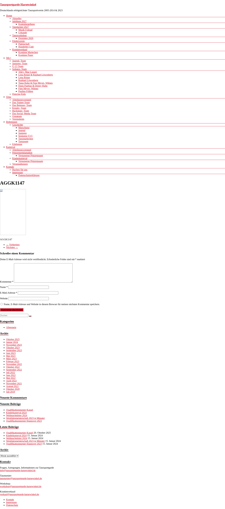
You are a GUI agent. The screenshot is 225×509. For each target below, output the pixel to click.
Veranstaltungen (20, 164)
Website (4, 298)
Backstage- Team (20, 110)
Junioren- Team (19, 63)
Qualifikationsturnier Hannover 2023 (24, 421)
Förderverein (18, 41)
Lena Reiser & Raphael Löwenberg (35, 74)
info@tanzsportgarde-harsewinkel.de (18, 470)
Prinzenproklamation (22, 152)
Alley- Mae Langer (27, 72)
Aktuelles (16, 18)
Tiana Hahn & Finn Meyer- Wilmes (35, 83)
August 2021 (12, 386)
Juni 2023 (11, 353)
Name (4, 287)
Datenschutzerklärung (28, 175)
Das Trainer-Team (21, 102)
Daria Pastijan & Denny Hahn (32, 85)
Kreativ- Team (19, 108)
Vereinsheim (18, 119)
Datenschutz (12, 505)
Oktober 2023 (13, 347)
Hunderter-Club (26, 46)
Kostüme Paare (25, 55)
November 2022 (14, 364)
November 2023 (14, 345)
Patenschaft (23, 44)
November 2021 (14, 383)
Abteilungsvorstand (21, 99)
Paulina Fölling (25, 91)
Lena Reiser (24, 77)
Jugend (21, 130)
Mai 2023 (10, 356)
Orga (8, 97)
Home (9, 15)
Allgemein (11, 327)
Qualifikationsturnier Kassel (19, 410)
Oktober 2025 (13, 339)
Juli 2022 (10, 372)
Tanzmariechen (25, 138)
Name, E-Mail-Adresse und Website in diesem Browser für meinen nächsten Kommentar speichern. (52, 304)
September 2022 (14, 369)
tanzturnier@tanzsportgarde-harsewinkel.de (21, 478)
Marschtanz (24, 127)
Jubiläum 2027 (19, 21)
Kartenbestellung (26, 24)
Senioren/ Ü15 (25, 136)
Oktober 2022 (13, 367)
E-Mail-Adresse (8, 292)
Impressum (17, 172)
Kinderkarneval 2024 (16, 412)
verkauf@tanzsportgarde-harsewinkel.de (19, 494)
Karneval (10, 147)
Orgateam (17, 116)
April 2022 (11, 380)
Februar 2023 (12, 361)
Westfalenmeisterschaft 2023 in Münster (25, 418)
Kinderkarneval (19, 158)
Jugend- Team (19, 60)
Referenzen (11, 122)
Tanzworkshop (19, 35)
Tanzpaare (23, 141)
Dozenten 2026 (25, 38)
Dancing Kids (19, 94)
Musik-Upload (25, 30)
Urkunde (22, 32)
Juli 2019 (10, 391)
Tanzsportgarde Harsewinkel (18, 4)
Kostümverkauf (19, 49)
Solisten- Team (19, 69)
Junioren (22, 133)
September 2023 (14, 350)
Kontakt (10, 166)
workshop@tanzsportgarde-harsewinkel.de (20, 486)
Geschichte (17, 124)
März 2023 (11, 358)
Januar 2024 (12, 342)
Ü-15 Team (17, 66)
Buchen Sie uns (19, 169)
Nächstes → (12, 247)
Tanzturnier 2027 (20, 27)
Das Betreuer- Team (22, 105)
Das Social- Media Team (24, 113)
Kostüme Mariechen (28, 52)
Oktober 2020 (13, 389)
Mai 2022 (10, 378)
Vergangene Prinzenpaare (30, 155)
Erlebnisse (17, 144)
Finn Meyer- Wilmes (28, 88)
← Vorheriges (13, 244)
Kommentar (6, 281)
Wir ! (8, 58)
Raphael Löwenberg (28, 80)
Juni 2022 (11, 375)
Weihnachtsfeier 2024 (16, 415)
